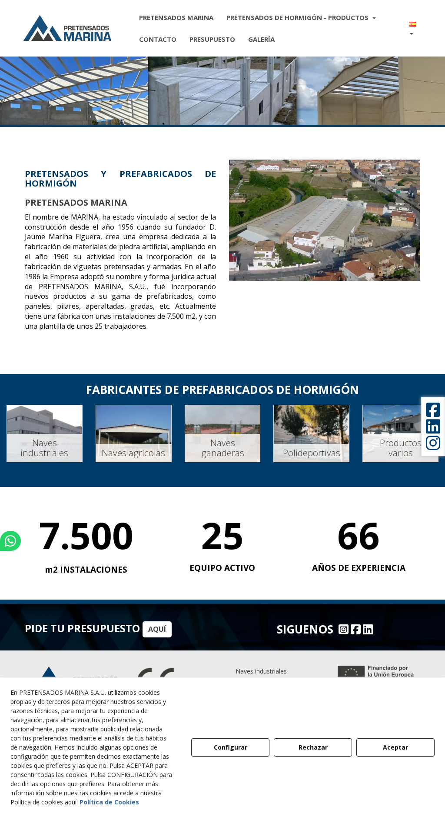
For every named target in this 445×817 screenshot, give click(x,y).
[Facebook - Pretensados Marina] (355, 629)
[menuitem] (176, 17)
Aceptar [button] (395, 747)
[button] (67, 28)
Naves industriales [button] (261, 671)
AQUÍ (157, 629)
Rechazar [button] (313, 747)
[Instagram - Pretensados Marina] (342, 629)
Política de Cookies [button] (109, 802)
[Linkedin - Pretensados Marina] (367, 629)
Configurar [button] (230, 747)
